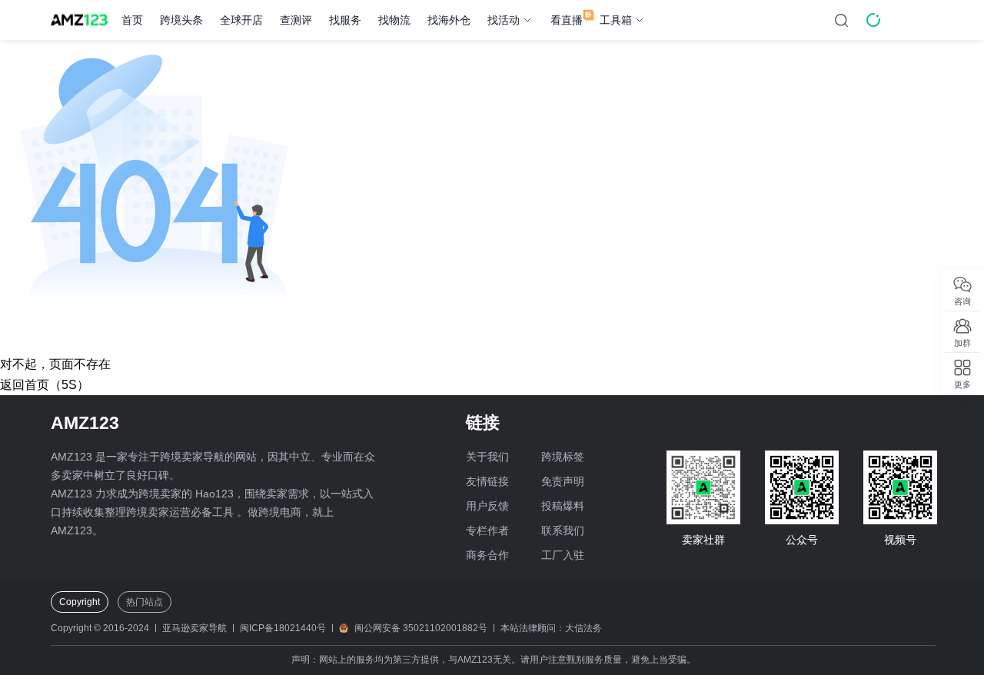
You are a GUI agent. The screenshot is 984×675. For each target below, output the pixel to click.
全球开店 (241, 20)
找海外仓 (448, 20)
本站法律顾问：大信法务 (551, 628)
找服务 (345, 20)
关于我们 (487, 457)
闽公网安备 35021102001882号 (420, 628)
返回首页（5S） (44, 384)
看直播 (566, 20)
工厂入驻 (562, 555)
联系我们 (562, 530)
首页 (132, 20)
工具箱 (616, 20)
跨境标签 (562, 457)
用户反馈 (487, 506)
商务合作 (487, 555)
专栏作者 (487, 530)
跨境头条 (181, 20)
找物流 (394, 20)
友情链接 (487, 481)
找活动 (503, 20)
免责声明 (562, 481)
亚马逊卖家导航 (194, 628)
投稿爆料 (562, 506)
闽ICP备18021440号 (283, 628)
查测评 (296, 20)
